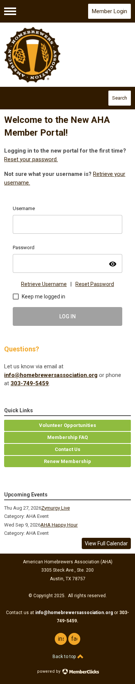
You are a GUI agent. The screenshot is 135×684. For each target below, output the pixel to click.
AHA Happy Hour (59, 525)
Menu (10, 11)
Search (119, 98)
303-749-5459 (29, 383)
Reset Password (94, 284)
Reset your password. (31, 159)
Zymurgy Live (55, 508)
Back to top (64, 656)
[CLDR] (67, 55)
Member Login (109, 11)
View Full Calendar (106, 543)
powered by (49, 671)
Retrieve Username (44, 284)
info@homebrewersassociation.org (51, 375)
